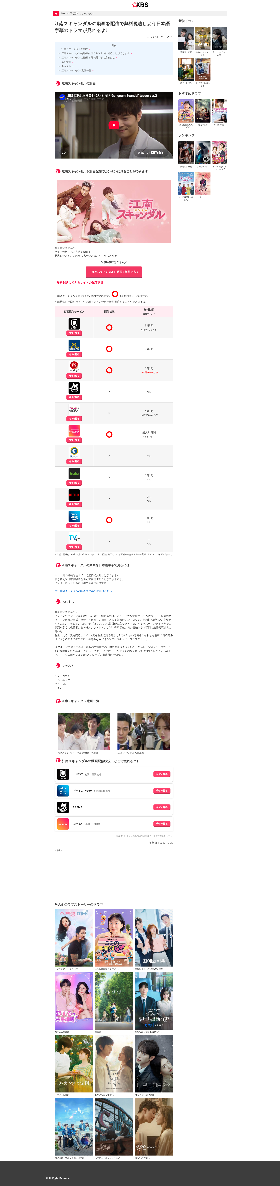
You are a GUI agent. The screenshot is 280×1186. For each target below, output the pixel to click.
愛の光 (98, 1031)
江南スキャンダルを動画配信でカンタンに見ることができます (95, 53)
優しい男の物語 (142, 1157)
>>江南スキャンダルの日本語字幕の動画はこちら (83, 591)
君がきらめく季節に (104, 1094)
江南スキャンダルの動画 (74, 48)
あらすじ (66, 61)
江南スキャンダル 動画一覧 (76, 70)
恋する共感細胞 (62, 1031)
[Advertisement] (114, 875)
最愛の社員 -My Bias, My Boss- (149, 968)
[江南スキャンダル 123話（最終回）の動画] (84, 732)
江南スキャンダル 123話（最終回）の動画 (78, 752)
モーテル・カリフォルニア (107, 1157)
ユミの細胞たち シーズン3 (107, 968)
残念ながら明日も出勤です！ (148, 1031)
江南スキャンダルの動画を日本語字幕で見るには (88, 57)
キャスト (66, 66)
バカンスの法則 (62, 1094)
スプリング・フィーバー (66, 968)
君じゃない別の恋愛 (144, 1094)
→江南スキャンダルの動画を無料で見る (114, 271)
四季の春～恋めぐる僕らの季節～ (70, 1157)
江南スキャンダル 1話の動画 (130, 752)
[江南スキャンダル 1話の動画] (143, 732)
